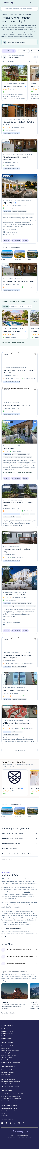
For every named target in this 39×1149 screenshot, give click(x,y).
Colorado (34, 1002)
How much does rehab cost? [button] (12, 838)
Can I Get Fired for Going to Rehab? (12, 1094)
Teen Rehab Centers (7, 1077)
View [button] (5, 240)
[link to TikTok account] (15, 1123)
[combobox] (19, 8)
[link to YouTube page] (10, 1123)
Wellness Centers (6, 1057)
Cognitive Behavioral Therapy (10, 1050)
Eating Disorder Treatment (9, 1070)
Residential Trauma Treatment (10, 1081)
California (14, 306)
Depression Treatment (8, 1072)
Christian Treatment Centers (10, 1086)
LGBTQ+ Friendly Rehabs (8, 1055)
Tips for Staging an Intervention (11, 1098)
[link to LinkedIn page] (6, 1123)
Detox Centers (5, 1048)
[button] (35, 3)
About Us (4, 1113)
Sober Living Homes (7, 1053)
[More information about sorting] (36, 62)
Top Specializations (8, 1066)
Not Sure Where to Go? (9, 1025)
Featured (6, 306)
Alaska (20, 14)
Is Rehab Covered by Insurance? (11, 1096)
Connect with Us (7, 1120)
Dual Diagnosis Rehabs (8, 1079)
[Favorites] (31, 3)
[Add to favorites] (35, 106)
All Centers (4, 14)
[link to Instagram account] (19, 1123)
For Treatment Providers (9, 1105)
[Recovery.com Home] (10, 3)
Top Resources (6, 1090)
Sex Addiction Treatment (9, 1084)
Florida (22, 306)
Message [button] (17, 240)
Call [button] (26, 240)
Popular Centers (7, 1042)
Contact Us (5, 1115)
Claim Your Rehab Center (9, 1108)
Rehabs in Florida (6, 1029)
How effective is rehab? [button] (10, 849)
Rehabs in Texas (6, 1036)
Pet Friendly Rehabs (7, 1060)
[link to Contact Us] (2, 1123)
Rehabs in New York (7, 1033)
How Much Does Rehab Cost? (10, 1101)
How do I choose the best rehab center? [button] (16, 854)
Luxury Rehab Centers (8, 1046)
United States (13, 14)
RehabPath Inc (24, 1135)
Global (29, 306)
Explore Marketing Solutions (10, 1111)
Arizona (5, 1002)
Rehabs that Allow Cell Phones (10, 1062)
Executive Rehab (6, 1074)
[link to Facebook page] (23, 1123)
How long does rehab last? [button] (11, 844)
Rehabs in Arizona (6, 1038)
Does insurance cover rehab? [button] (12, 833)
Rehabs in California (7, 1031)
